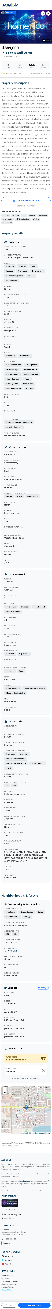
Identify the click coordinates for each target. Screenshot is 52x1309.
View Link (12, 950)
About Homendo (7, 1275)
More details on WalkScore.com (24, 1078)
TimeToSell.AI (27, 1181)
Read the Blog (10, 1218)
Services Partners (7, 1287)
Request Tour (34, 1305)
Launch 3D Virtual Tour (27, 200)
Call (10, 1305)
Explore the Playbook (12, 1214)
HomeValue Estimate (9, 1281)
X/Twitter (8, 1260)
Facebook (8, 1256)
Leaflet (26, 1133)
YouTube (8, 1264)
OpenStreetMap (36, 1133)
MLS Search (5, 1278)
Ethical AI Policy (6, 1290)
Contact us (7, 1243)
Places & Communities (9, 1284)
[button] (26, 1107)
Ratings (44, 988)
